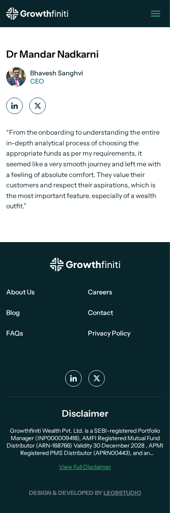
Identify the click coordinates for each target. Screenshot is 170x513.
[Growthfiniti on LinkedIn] (14, 106)
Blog (13, 312)
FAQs (14, 333)
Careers (100, 292)
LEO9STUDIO (122, 493)
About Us (20, 292)
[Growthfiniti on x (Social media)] (37, 106)
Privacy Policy (109, 333)
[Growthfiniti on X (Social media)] (96, 378)
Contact (100, 312)
